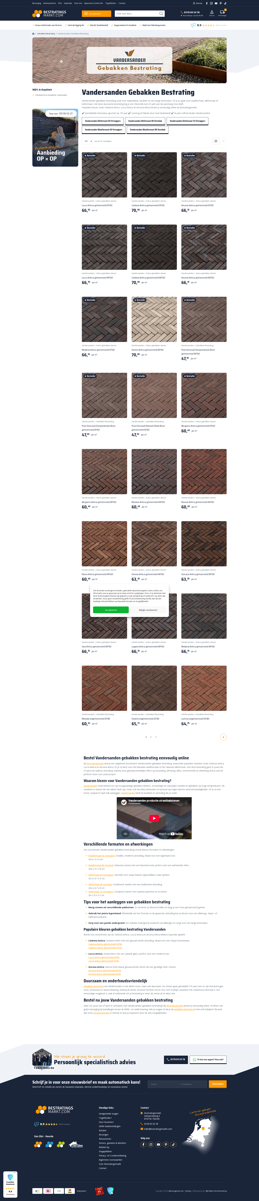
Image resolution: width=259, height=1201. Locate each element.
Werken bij (104, 1147)
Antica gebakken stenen (106, 201)
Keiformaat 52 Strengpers (100, 891)
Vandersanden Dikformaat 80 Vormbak (145, 121)
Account (211, 15)
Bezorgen (103, 1134)
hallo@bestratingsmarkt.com (158, 1128)
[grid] (216, 141)
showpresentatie (101, 1012)
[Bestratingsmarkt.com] (38, 1144)
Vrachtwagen (222, 13)
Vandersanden (88, 201)
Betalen (102, 1130)
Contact (122, 3)
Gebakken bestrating (94, 986)
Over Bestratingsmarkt (110, 1164)
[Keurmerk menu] (14, 1173)
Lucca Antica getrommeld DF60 (103, 961)
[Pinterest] (219, 3)
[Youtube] (215, 3)
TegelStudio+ (110, 3)
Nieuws (199, 3)
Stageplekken (105, 1151)
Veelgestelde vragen (108, 1113)
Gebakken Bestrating (46, 33)
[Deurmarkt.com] (49, 1144)
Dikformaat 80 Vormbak (100, 884)
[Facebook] (205, 3)
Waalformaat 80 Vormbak (100, 865)
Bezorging (36, 3)
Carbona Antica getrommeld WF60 (105, 944)
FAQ (60, 3)
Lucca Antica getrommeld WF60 (103, 957)
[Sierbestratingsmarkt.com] (61, 1144)
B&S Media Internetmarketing (216, 1191)
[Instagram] (210, 3)
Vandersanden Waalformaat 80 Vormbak (147, 129)
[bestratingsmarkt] (64, 1110)
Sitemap (188, 1191)
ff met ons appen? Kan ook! (210, 1059)
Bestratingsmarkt (95, 763)
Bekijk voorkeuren (148, 609)
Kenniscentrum (49, 3)
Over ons (78, 3)
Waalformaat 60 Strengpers (101, 855)
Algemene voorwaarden (110, 1159)
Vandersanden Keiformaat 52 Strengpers (187, 121)
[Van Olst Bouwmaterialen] (75, 1144)
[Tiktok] (173, 1145)
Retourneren (105, 1138)
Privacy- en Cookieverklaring (112, 1155)
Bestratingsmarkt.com (176, 1191)
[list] (223, 141)
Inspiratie (68, 3)
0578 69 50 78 (192, 12)
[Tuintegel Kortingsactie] (121, 191)
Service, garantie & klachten (112, 1143)
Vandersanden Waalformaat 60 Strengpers (103, 129)
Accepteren (111, 609)
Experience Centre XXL (93, 3)
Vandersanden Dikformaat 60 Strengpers (103, 121)
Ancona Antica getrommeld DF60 (104, 974)
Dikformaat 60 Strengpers (101, 874)
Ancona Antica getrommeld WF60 (104, 970)
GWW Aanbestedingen (110, 1126)
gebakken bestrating (184, 1009)
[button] (10, 1184)
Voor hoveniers (106, 1122)
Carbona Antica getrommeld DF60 (105, 947)
